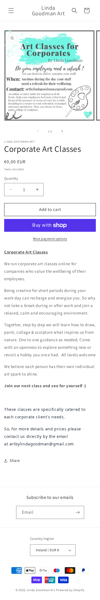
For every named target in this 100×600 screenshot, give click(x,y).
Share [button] (15, 460)
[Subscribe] (78, 512)
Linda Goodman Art (41, 590)
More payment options (50, 238)
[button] (11, 10)
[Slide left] (38, 131)
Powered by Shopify (70, 590)
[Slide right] (62, 131)
